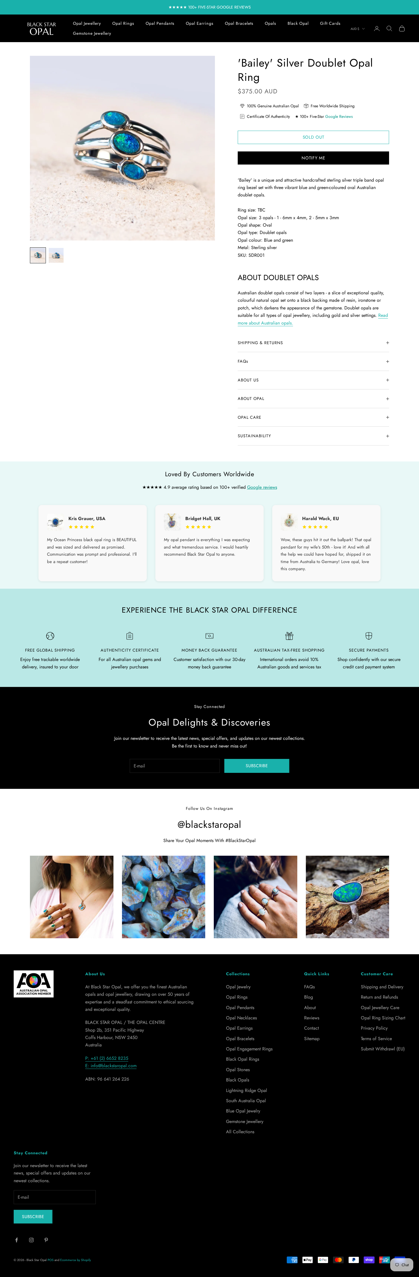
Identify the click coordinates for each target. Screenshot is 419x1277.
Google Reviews (339, 116)
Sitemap (312, 1038)
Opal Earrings (199, 23)
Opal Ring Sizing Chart (383, 1018)
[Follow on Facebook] (16, 1240)
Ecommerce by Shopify (75, 1260)
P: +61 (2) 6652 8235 (106, 1058)
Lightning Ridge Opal (246, 1090)
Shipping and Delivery (382, 987)
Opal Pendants (160, 23)
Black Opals (237, 1080)
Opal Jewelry (238, 987)
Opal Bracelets (239, 23)
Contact (311, 1028)
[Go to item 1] (38, 255)
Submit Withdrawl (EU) (383, 1049)
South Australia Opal (246, 1100)
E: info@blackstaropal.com (111, 1065)
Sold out (313, 137)
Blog (308, 997)
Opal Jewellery (87, 23)
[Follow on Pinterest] (46, 1240)
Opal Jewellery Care (380, 1007)
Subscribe (257, 766)
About (310, 1007)
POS (51, 1260)
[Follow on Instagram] (31, 1240)
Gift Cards (330, 23)
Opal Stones (238, 1069)
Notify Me (313, 158)
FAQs (309, 987)
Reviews (311, 1018)
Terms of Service (376, 1038)
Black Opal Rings (242, 1059)
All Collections (240, 1131)
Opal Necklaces (241, 1018)
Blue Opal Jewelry (243, 1111)
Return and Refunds (379, 997)
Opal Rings (123, 23)
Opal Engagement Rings (249, 1049)
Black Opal (298, 23)
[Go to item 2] (56, 255)
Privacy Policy (374, 1028)
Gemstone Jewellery (92, 33)
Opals (270, 23)
